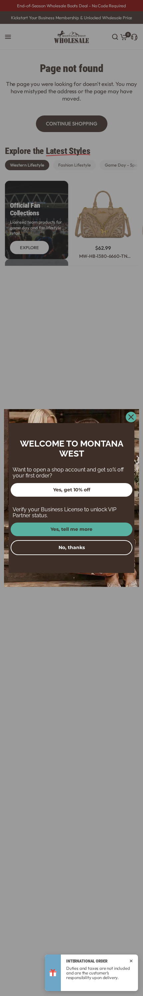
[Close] (131, 417)
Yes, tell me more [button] (71, 529)
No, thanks (72, 547)
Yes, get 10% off (71, 490)
